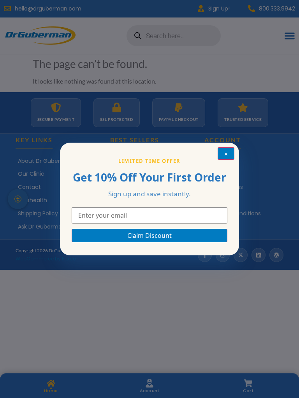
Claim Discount (149, 235)
